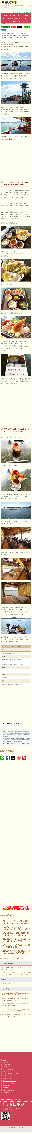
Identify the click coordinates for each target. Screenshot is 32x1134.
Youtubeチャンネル (7, 1075)
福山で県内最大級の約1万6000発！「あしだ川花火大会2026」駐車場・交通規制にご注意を (16, 1015)
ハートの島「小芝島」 (16, 637)
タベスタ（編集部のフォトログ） (11, 1073)
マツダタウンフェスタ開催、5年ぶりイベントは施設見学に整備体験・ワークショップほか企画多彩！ (16, 973)
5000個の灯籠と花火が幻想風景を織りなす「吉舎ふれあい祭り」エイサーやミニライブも (16, 993)
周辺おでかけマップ (19, 684)
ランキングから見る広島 (9, 1069)
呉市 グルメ (13, 27)
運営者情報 (5, 1087)
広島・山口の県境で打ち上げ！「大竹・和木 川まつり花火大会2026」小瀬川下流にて (16, 1004)
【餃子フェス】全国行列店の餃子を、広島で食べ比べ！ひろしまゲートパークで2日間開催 (15, 1010)
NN (6, 983)
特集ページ (5, 1062)
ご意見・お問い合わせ (8, 1078)
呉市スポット (11, 684)
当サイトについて (7, 1083)
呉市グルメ (4, 684)
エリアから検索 (6, 1064)
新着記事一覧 (6, 1066)
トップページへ (19, 958)
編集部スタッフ (6, 1085)
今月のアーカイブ (7, 1071)
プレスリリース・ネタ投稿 (9, 1081)
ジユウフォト (6, 1092)
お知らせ (14, 1083)
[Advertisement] (16, 159)
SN (9, 983)
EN (3, 983)
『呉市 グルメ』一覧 (8, 958)
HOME (4, 1060)
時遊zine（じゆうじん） (8, 1090)
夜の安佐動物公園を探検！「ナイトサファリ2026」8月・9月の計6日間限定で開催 (15, 999)
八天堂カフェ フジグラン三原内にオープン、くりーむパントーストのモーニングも (15, 968)
